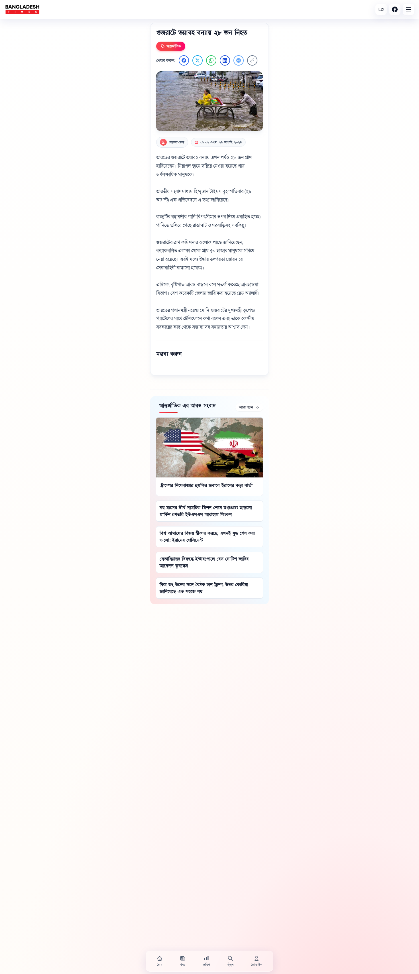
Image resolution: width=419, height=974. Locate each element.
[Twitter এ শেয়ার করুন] (197, 60)
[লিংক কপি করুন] (252, 60)
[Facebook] (394, 9)
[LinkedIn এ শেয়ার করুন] (225, 60)
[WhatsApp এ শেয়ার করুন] (211, 60)
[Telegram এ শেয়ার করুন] (238, 60)
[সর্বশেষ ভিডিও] (381, 9)
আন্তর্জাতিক (173, 46)
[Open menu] (408, 9)
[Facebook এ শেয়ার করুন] (184, 60)
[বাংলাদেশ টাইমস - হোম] (22, 9)
